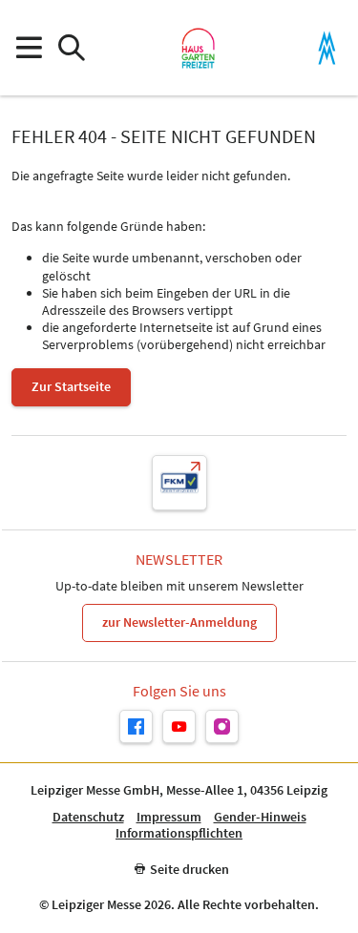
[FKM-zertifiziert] (179, 482)
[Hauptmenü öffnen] (28, 48)
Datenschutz (88, 817)
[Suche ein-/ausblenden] (71, 48)
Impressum (169, 817)
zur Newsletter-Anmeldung (179, 622)
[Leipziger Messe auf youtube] (179, 726)
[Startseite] (198, 47)
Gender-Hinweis (260, 817)
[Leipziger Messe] (327, 48)
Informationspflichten (179, 833)
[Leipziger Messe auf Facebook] (136, 726)
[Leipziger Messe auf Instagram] (222, 726)
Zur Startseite (71, 386)
